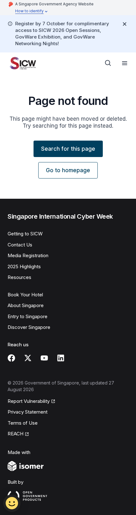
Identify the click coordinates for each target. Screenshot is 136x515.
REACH (15, 434)
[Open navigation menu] (124, 63)
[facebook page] (11, 358)
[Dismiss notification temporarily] (124, 24)
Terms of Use (23, 423)
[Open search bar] (108, 63)
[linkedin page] (61, 358)
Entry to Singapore (27, 316)
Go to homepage (68, 170)
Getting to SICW (25, 234)
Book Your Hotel (25, 295)
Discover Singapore (29, 327)
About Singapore (26, 305)
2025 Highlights (24, 267)
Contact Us (20, 245)
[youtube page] (44, 358)
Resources (19, 277)
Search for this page (68, 149)
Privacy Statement (27, 412)
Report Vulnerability (29, 401)
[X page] (28, 358)
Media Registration (28, 255)
